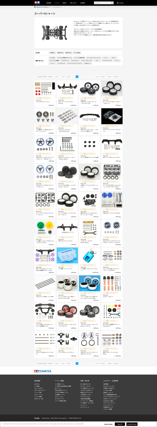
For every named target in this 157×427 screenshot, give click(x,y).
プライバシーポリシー (109, 403)
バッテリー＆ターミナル (86, 60)
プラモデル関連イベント (61, 392)
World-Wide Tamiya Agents (59, 418)
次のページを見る (100, 76)
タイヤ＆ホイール (65, 60)
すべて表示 (52, 57)
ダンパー (117, 60)
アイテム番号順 (76, 52)
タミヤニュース (84, 407)
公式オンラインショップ (110, 399)
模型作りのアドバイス (86, 392)
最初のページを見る (53, 76)
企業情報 (105, 384)
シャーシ (105, 57)
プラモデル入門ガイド (86, 390)
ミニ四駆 (36, 386)
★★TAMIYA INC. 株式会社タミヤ (43, 7)
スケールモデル (38, 388)
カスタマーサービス (108, 386)
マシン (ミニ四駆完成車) (79, 57)
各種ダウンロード (108, 392)
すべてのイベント (60, 399)
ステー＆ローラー (75, 60)
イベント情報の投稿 (60, 401)
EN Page (121, 3)
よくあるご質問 (107, 390)
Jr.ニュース (83, 405)
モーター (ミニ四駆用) (54, 60)
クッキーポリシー (108, 405)
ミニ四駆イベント (60, 384)
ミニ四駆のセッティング (87, 388)
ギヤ (97, 60)
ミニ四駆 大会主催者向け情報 (63, 386)
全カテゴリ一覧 (38, 399)
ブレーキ (52, 63)
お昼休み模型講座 (85, 399)
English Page (45, 418)
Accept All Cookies (132, 424)
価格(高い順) (60, 52)
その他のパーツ (87, 63)
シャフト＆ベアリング (107, 60)
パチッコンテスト (85, 396)
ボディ (113, 57)
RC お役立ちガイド (85, 384)
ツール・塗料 (38, 392)
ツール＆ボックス (61, 63)
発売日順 (52, 52)
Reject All (120, 424)
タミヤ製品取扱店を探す (110, 394)
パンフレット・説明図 (86, 401)
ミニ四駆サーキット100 (86, 403)
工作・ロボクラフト (39, 390)
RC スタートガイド (85, 386)
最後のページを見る (112, 76)
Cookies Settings (108, 424)
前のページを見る (66, 76)
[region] (78, 424)
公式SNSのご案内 (108, 401)
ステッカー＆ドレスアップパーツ (74, 63)
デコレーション (38, 394)
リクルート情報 (107, 409)
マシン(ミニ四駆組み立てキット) (64, 57)
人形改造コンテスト (86, 394)
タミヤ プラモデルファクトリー (112, 396)
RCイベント (58, 388)
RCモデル (37, 384)
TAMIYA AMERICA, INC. (75, 418)
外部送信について (108, 407)
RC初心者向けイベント (61, 390)
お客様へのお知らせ (108, 388)
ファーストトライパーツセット (93, 57)
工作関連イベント (60, 394)
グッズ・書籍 (38, 396)
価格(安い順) (68, 52)
